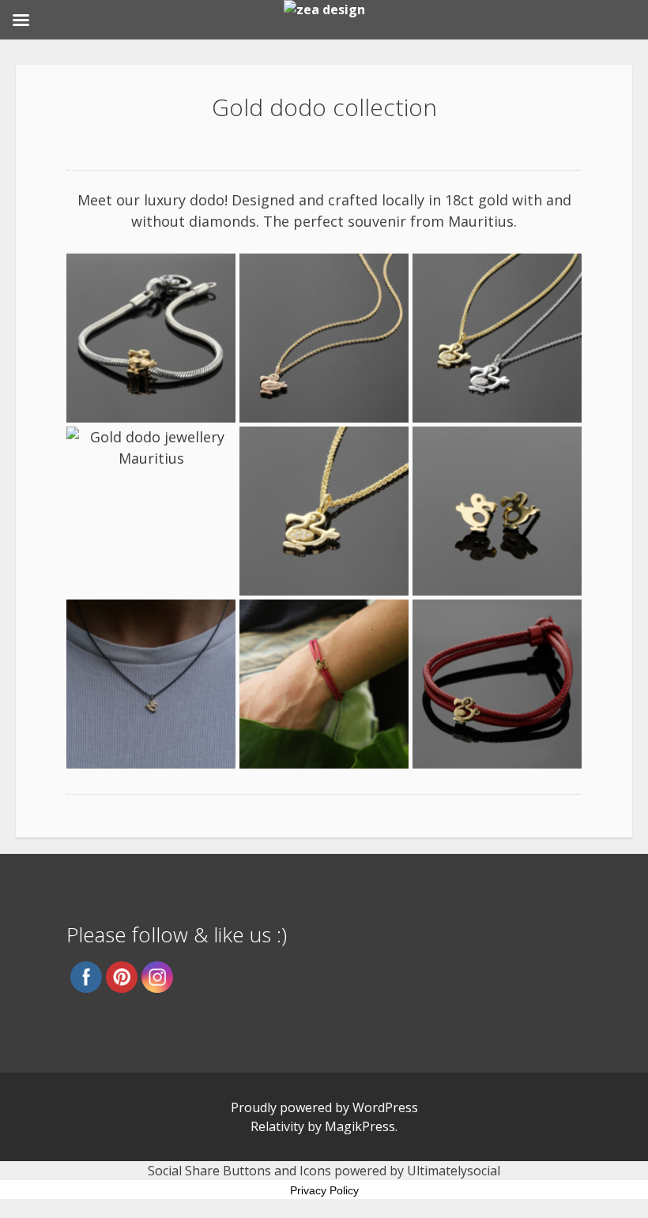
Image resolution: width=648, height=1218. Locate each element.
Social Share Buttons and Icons (239, 1170)
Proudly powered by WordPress (324, 1107)
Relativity (277, 1126)
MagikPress (360, 1126)
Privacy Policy (324, 1190)
